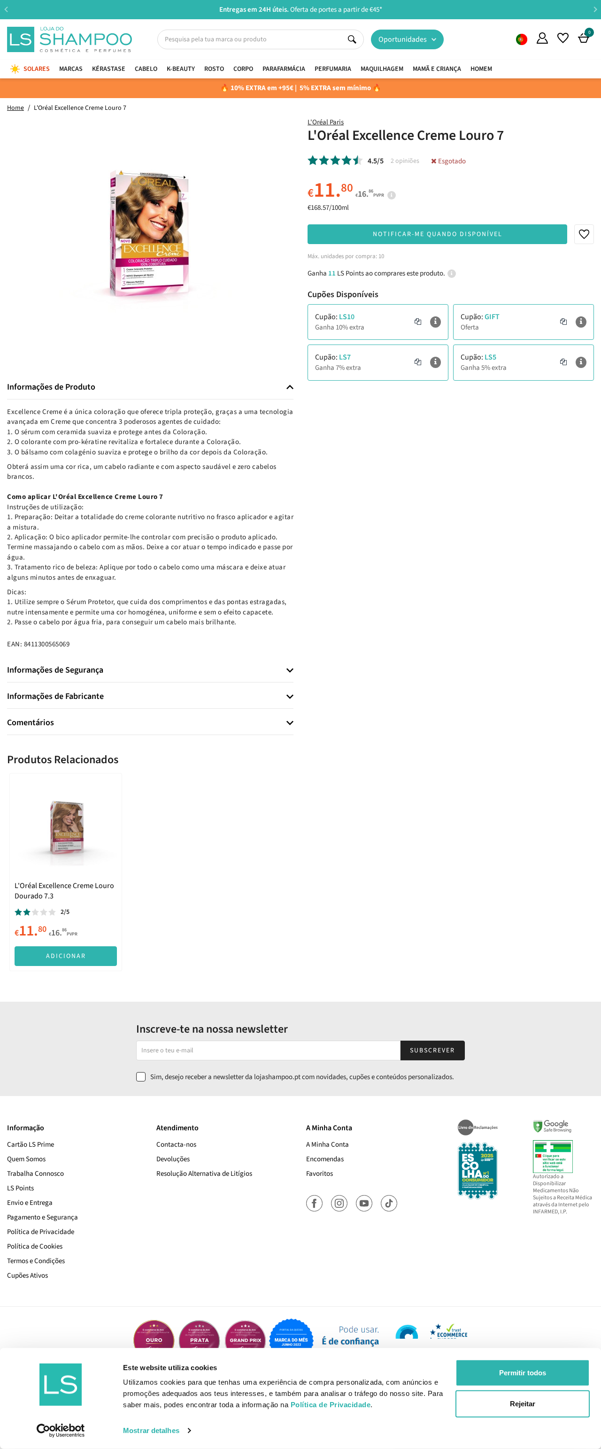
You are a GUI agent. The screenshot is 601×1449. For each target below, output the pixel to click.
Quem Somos (521, 39)
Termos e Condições (36, 1261)
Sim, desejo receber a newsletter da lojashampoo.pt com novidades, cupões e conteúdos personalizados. (302, 1077)
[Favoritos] (563, 38)
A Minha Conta (327, 1145)
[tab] (150, 387)
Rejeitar (522, 1403)
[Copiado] (417, 322)
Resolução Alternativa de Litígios (204, 1174)
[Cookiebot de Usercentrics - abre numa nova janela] (61, 1431)
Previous (6, 9)
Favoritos (319, 1174)
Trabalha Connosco (35, 1174)
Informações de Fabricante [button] (55, 696)
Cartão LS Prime (30, 1145)
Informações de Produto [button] (51, 387)
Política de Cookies (34, 1246)
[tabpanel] (65, 872)
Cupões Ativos (27, 1275)
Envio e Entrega (30, 1203)
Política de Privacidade (40, 1232)
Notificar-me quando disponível (437, 234)
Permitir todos (522, 1373)
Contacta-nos (176, 1145)
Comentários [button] (30, 723)
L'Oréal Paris (326, 122)
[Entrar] (542, 38)
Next (595, 9)
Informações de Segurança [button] (55, 670)
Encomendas (325, 1159)
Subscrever (432, 1050)
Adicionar (66, 956)
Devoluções (173, 1159)
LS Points (20, 1188)
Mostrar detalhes (151, 1430)
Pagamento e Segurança (42, 1217)
